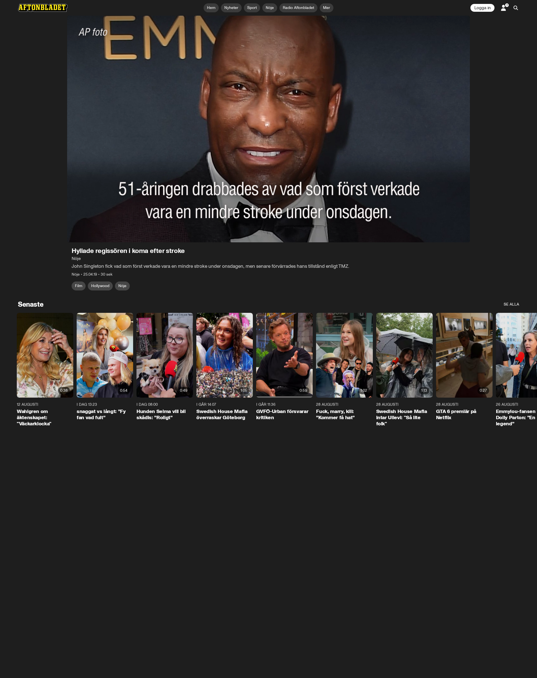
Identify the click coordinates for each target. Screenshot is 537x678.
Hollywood (100, 285)
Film (78, 285)
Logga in (482, 7)
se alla (511, 304)
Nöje (122, 285)
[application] (268, 129)
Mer (326, 7)
